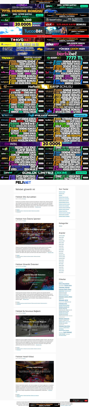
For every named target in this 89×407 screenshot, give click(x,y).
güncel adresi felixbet (64, 330)
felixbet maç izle (69, 309)
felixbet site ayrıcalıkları (35, 210)
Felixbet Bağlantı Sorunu (64, 202)
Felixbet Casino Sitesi (65, 296)
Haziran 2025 (61, 240)
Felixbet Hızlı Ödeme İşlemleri (28, 219)
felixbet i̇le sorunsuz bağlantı (28, 348)
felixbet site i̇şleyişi (37, 256)
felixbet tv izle (66, 320)
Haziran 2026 (62, 235)
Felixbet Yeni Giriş (64, 326)
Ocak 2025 (61, 246)
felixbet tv (61, 320)
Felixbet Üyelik (61, 327)
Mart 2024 (61, 263)
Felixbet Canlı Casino (63, 292)
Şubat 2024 (61, 265)
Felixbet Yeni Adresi (61, 324)
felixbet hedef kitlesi (27, 395)
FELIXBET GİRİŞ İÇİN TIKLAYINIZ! (44, 36)
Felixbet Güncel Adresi (64, 305)
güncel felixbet (61, 332)
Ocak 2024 (61, 267)
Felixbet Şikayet (66, 327)
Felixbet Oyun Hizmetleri (64, 198)
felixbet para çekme (63, 312)
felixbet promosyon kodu (63, 315)
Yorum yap (19, 257)
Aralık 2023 (61, 268)
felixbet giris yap (68, 301)
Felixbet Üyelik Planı (63, 211)
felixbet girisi (63, 300)
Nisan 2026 (61, 237)
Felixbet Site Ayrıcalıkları (26, 197)
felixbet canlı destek (63, 293)
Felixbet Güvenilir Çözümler (64, 212)
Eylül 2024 (61, 253)
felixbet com (61, 298)
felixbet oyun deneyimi (35, 395)
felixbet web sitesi (67, 321)
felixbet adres (68, 285)
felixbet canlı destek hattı (64, 295)
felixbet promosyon (63, 314)
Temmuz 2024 (62, 256)
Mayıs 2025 (61, 242)
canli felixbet (61, 285)
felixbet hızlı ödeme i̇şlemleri (28, 256)
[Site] (22, 62)
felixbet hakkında (63, 308)
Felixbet (18, 209)
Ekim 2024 (61, 251)
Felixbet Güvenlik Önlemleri (27, 264)
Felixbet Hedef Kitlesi (25, 357)
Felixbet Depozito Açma (64, 200)
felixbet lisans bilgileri (27, 210)
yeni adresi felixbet (62, 335)
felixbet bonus (61, 291)
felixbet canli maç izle (68, 291)
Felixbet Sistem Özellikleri (64, 216)
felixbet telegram (64, 318)
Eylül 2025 (61, 239)
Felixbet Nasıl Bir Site (64, 311)
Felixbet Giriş (61, 193)
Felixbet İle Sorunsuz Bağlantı (28, 311)
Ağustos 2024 (62, 254)
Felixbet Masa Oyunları (63, 197)
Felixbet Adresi (62, 191)
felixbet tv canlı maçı (37, 348)
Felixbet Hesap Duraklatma (64, 207)
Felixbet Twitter (62, 321)
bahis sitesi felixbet (64, 283)
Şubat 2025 (61, 244)
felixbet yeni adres (63, 323)
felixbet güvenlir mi (20, 210)
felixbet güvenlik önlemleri (35, 303)
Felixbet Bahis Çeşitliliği (64, 214)
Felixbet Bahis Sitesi (65, 289)
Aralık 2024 (61, 247)
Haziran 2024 (62, 258)
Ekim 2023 (61, 272)
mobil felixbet (62, 334)
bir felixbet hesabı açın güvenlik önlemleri (24, 303)
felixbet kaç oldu (62, 309)
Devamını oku (38, 207)
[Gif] (44, 86)
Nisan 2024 (61, 261)
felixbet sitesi (70, 315)
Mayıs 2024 (61, 260)
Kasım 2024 (61, 249)
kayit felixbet (67, 332)
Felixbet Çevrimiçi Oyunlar (64, 204)
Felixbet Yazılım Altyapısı (64, 209)
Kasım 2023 (61, 270)
